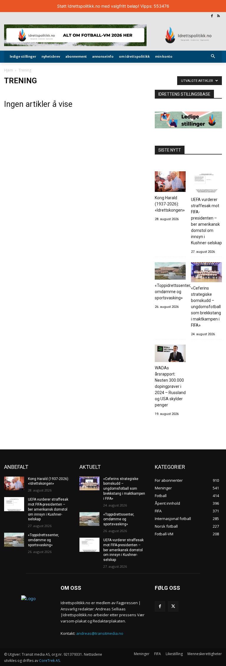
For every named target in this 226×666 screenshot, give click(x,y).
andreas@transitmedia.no (99, 633)
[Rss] (218, 16)
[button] (213, 57)
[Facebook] (211, 16)
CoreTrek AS (49, 660)
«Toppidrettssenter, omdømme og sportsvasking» (173, 291)
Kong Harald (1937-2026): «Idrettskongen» (170, 203)
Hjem (8, 70)
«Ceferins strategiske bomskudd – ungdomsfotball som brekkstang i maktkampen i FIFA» (206, 307)
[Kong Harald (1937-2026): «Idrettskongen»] (170, 182)
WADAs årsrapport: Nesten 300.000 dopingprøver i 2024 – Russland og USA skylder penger (170, 386)
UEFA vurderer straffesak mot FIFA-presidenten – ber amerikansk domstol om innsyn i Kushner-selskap (206, 221)
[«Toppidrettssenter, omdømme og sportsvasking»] (170, 271)
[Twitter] (173, 606)
